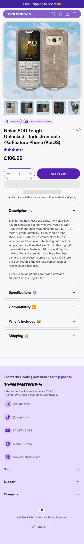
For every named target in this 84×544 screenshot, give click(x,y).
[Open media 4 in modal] (73, 29)
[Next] (46, 66)
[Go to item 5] (75, 108)
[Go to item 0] (11, 108)
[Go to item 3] (59, 108)
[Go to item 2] (43, 108)
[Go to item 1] (27, 108)
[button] (13, 150)
